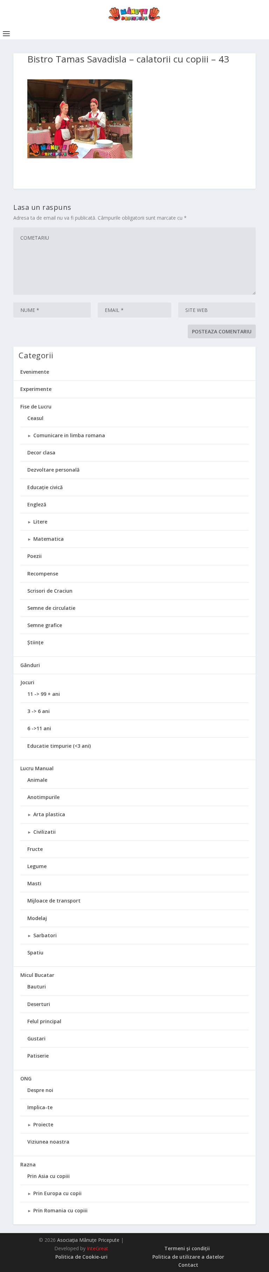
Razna (28, 1164)
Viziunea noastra (48, 1141)
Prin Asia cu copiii (48, 1176)
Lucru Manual (37, 768)
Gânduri (30, 665)
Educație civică (45, 487)
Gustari (36, 1038)
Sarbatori (45, 935)
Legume (37, 866)
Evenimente (34, 371)
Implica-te (40, 1107)
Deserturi (38, 1004)
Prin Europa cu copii (57, 1193)
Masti (34, 883)
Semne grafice (44, 625)
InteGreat (97, 1248)
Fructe (35, 849)
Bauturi (36, 986)
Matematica (48, 538)
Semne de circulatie (51, 608)
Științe (35, 642)
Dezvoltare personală (53, 469)
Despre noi (40, 1090)
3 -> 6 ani (38, 711)
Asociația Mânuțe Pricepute (88, 1240)
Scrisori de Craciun (50, 590)
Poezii (34, 556)
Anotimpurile (43, 797)
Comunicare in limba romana (69, 435)
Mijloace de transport (54, 900)
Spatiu (35, 952)
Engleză (36, 504)
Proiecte (43, 1124)
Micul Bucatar (37, 975)
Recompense (42, 573)
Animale (37, 780)
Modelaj (37, 918)
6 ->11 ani (39, 728)
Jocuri (27, 682)
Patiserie (38, 1055)
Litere (40, 521)
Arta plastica (49, 814)
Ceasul (35, 418)
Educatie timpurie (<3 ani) (59, 745)
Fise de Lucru (35, 406)
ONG (26, 1078)
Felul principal (44, 1021)
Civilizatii (44, 831)
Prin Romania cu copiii (60, 1210)
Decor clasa (41, 452)
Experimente (35, 389)
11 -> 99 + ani (43, 694)
